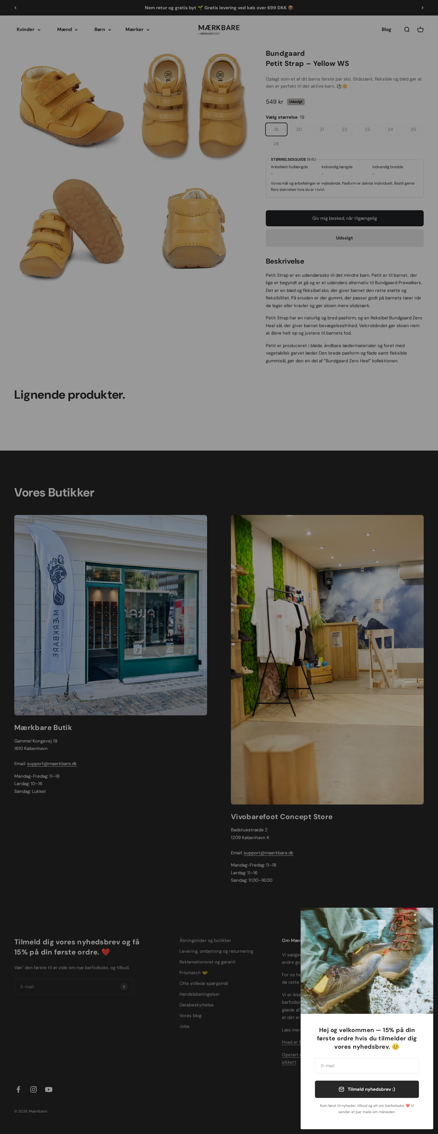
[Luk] (421, 920)
